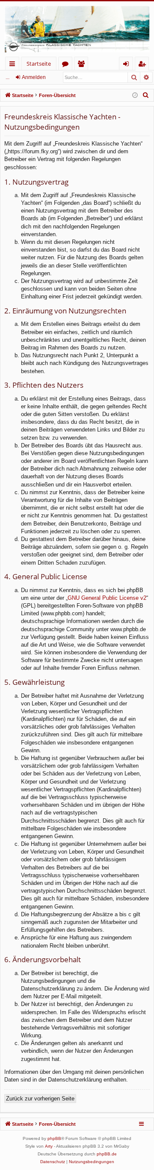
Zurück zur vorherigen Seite (40, 1098)
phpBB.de (107, 1154)
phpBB (54, 1138)
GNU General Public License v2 (107, 598)
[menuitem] (146, 95)
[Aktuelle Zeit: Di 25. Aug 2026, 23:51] (135, 95)
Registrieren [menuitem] (143, 65)
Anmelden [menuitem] (128, 65)
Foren (67, 65)
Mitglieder (83, 65)
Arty (49, 1146)
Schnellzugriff (14, 65)
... (7, 77)
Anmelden (34, 77)
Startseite (39, 63)
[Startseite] (77, 29)
